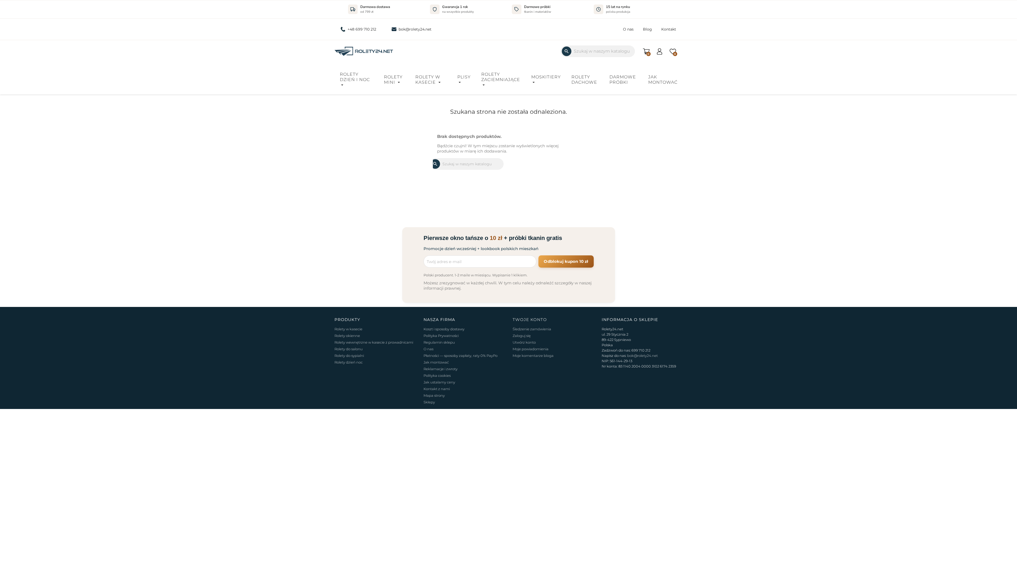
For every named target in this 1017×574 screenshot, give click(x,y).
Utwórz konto (524, 342)
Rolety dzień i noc (355, 77)
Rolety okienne (347, 336)
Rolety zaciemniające (500, 77)
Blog (647, 29)
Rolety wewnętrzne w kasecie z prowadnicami (373, 342)
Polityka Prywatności (441, 336)
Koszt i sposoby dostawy (444, 329)
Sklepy (429, 402)
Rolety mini (393, 79)
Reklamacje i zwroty (441, 369)
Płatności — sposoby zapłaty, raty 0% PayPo (460, 355)
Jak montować (662, 79)
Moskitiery (546, 76)
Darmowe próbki (622, 79)
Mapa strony (434, 395)
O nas (628, 29)
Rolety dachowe (584, 79)
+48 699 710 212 (362, 29)
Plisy (464, 76)
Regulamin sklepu (439, 342)
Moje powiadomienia (531, 349)
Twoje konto (530, 319)
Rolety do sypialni (349, 355)
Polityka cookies (437, 375)
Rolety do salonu (348, 349)
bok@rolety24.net (415, 29)
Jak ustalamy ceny (439, 382)
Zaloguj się (522, 336)
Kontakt (668, 29)
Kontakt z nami (437, 389)
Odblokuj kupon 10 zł (566, 261)
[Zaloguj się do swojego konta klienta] (659, 50)
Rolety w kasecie (427, 79)
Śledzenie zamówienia (532, 329)
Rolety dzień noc (348, 362)
